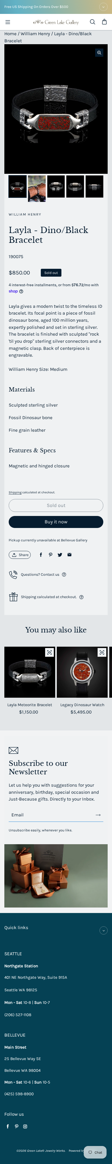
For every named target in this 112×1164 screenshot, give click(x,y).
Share (24, 555)
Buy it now (56, 522)
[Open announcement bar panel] (103, 7)
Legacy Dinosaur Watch (82, 704)
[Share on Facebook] (41, 554)
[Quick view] (49, 652)
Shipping (15, 492)
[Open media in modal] (99, 53)
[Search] (92, 22)
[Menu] (7, 22)
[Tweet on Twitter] (60, 554)
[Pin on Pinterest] (50, 554)
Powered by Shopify (82, 1151)
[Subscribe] (98, 815)
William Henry (35, 33)
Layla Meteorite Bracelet (29, 704)
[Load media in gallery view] (17, 186)
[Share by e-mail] (69, 554)
